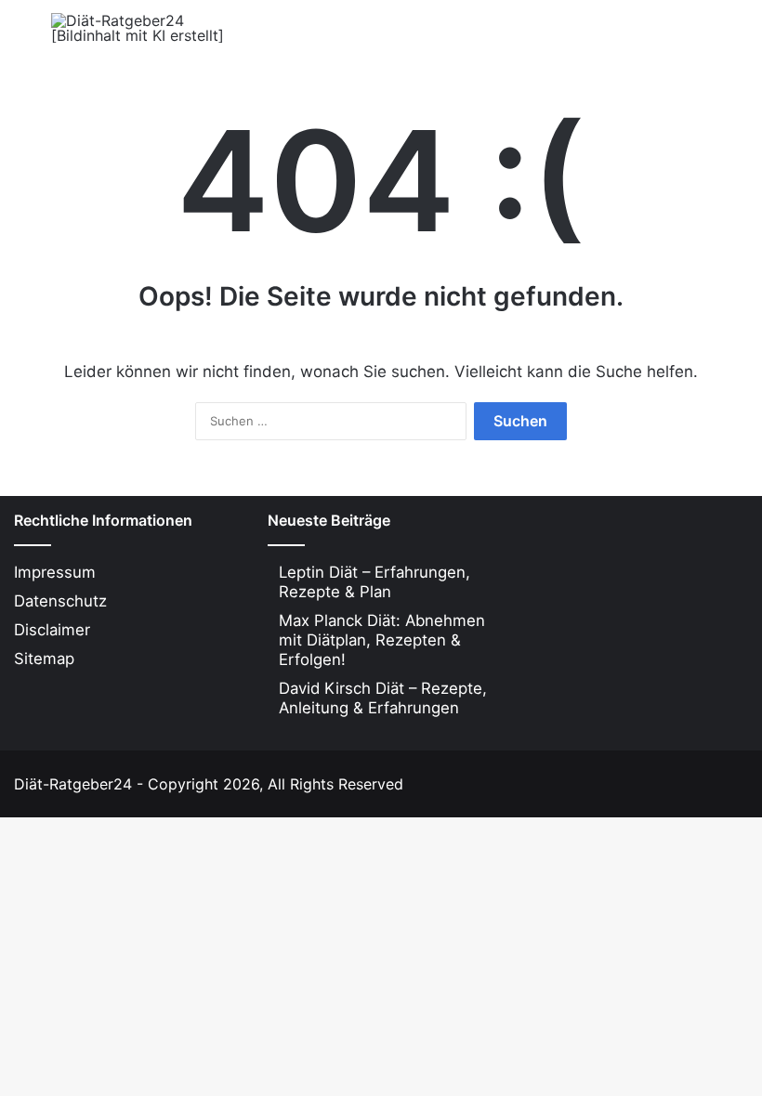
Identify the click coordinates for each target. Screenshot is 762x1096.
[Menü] (23, 35)
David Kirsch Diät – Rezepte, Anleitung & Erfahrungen (383, 698)
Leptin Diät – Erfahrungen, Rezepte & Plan (374, 582)
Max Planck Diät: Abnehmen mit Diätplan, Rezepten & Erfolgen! (382, 640)
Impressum (55, 572)
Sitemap (44, 658)
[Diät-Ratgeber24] (139, 28)
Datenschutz (60, 601)
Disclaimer (52, 629)
